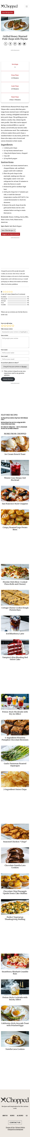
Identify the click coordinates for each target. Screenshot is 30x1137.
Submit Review (8, 379)
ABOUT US (5, 1115)
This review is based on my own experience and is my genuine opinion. (15, 373)
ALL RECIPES (20, 1115)
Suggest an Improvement (10, 234)
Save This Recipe (7, 230)
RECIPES (12, 1115)
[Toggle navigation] (26, 6)
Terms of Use (10, 1127)
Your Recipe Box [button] (7, 12)
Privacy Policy (20, 1127)
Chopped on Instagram (15, 1129)
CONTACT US (15, 1122)
